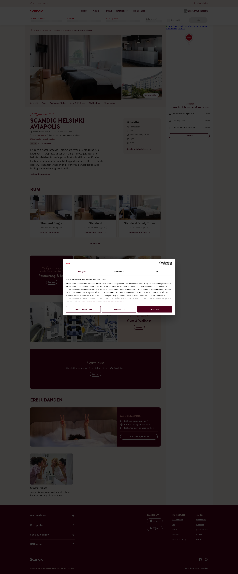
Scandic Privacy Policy (113, 301)
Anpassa (117, 309)
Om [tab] (156, 271)
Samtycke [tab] (82, 271)
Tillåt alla (155, 309)
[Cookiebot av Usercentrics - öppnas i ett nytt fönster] (161, 263)
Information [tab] (119, 271)
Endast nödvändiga (83, 309)
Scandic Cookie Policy (88, 301)
